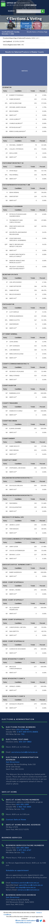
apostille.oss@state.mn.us (31, 885)
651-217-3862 (25, 742)
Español (8, 23)
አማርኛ (45, 26)
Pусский (45, 23)
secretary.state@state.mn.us (24, 752)
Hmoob (16, 23)
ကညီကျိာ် (28, 28)
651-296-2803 (22, 848)
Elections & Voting (26, 18)
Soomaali (25, 23)
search (11, 11)
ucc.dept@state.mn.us (25, 887)
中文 (10, 26)
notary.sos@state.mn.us (28, 890)
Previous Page (42, 32)
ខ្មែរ (39, 26)
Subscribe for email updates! (26, 920)
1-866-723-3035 (24, 807)
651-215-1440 (22, 729)
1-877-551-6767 (24, 850)
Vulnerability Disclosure (23, 922)
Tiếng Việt (36, 23)
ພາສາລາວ (18, 26)
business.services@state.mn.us (25, 883)
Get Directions (13, 762)
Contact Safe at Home (16, 819)
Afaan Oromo (30, 26)
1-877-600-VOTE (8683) (27, 732)
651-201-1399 (22, 804)
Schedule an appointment (17, 870)
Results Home (31, 32)
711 (22, 734)
